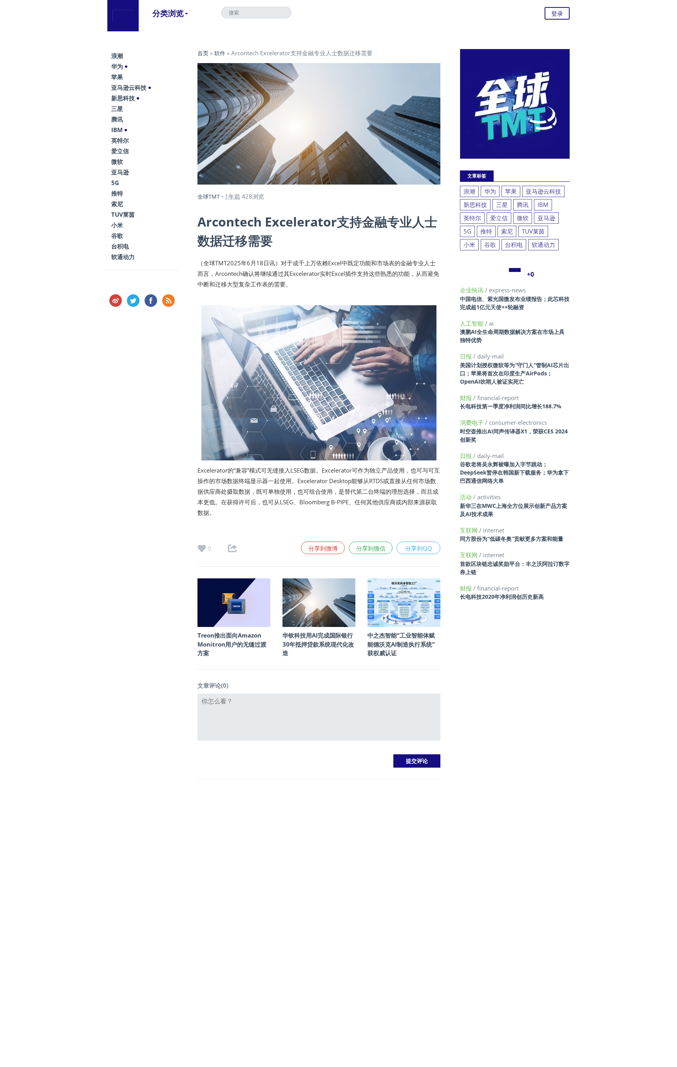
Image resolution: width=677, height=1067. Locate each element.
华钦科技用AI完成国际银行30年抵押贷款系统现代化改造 (318, 644)
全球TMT (208, 196)
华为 (117, 66)
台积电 (120, 246)
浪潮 (117, 56)
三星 (117, 108)
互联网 (469, 530)
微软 (117, 161)
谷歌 (117, 235)
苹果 (117, 77)
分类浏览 (168, 13)
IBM (117, 130)
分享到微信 (371, 548)
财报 (466, 398)
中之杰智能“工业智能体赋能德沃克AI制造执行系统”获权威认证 (401, 644)
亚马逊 (120, 172)
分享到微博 (323, 548)
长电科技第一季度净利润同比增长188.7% (510, 406)
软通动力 (123, 257)
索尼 (117, 204)
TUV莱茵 (123, 214)
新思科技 (123, 98)
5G (115, 183)
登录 (557, 13)
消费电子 (472, 422)
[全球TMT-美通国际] (123, 15)
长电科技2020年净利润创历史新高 (502, 596)
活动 (466, 497)
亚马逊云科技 (129, 87)
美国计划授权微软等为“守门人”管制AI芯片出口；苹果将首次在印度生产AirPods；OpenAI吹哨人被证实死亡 (514, 373)
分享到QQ (418, 548)
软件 (219, 53)
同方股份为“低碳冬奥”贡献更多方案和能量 (511, 538)
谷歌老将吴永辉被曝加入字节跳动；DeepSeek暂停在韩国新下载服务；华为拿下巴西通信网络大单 (514, 472)
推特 (117, 193)
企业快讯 (472, 290)
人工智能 (472, 323)
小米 (117, 225)
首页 (202, 53)
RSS (168, 300)
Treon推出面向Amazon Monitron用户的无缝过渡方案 (231, 644)
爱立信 (120, 151)
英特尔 (120, 140)
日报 (466, 356)
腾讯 (117, 119)
